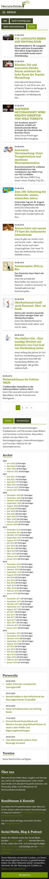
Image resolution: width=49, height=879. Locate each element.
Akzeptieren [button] (24, 875)
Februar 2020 (13, 522)
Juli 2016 (10, 646)
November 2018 (14, 567)
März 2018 (11, 588)
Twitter (25, 840)
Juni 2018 (11, 580)
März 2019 (11, 553)
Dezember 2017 (14, 598)
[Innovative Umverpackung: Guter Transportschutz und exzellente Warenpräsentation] (8, 149)
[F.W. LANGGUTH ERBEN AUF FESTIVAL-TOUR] (8, 37)
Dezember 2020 (14, 495)
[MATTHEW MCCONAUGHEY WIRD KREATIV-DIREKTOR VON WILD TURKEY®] (8, 108)
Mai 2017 (11, 617)
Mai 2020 (11, 514)
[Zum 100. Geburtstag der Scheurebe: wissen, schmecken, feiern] (8, 190)
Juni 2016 (11, 649)
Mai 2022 (11, 466)
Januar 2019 (12, 559)
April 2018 (11, 585)
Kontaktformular (12, 823)
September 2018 (14, 572)
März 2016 (11, 657)
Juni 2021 (11, 476)
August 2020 (12, 506)
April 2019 (11, 551)
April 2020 (11, 516)
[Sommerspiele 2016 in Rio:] (8, 266)
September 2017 (14, 606)
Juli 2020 (10, 508)
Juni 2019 (11, 545)
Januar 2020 (12, 524)
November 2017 (14, 601)
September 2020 (14, 503)
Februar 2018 (13, 590)
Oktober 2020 (13, 500)
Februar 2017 (13, 625)
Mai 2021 (11, 479)
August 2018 (12, 575)
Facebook (13, 840)
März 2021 (11, 484)
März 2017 (11, 622)
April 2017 (11, 620)
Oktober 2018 (13, 569)
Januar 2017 (12, 628)
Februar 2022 (13, 471)
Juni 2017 (11, 614)
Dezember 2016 (14, 633)
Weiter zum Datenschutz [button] (13, 868)
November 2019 (14, 532)
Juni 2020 (11, 511)
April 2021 (11, 482)
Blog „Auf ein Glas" (9, 846)
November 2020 (14, 498)
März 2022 (11, 468)
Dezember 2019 (14, 529)
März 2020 (11, 519)
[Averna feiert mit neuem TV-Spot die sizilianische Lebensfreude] (8, 227)
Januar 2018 (12, 593)
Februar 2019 (13, 556)
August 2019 (12, 540)
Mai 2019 (11, 548)
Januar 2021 (12, 490)
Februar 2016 (13, 659)
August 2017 (12, 609)
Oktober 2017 (13, 604)
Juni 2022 (11, 463)
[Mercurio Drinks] (23, 4)
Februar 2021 (13, 487)
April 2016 (11, 654)
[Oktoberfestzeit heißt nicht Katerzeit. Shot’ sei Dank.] (8, 303)
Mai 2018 (11, 583)
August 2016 (12, 644)
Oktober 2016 (13, 638)
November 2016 (14, 636)
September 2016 (14, 641)
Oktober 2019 (13, 535)
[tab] (8, 420)
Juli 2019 (10, 543)
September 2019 (14, 537)
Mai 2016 (11, 651)
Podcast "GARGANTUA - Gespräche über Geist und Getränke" (23, 849)
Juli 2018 (10, 577)
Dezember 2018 (14, 564)
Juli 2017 (10, 612)
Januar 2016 (12, 662)
